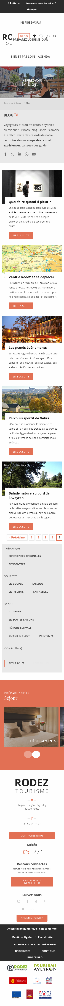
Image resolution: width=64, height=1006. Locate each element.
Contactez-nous (32, 835)
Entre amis (16, 592)
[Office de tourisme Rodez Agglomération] (31, 786)
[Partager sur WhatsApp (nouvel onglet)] (26, 155)
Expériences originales (25, 556)
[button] (48, 37)
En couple (16, 584)
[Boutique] (36, 951)
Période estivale (20, 628)
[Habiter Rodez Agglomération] (8, 944)
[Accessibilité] (35, 36)
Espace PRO (34, 957)
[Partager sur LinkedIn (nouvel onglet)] (19, 155)
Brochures (22, 951)
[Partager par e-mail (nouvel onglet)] (34, 155)
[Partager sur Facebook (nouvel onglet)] (5, 155)
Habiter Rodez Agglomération (35, 944)
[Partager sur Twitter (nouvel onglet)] (12, 155)
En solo (37, 584)
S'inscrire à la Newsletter (32, 882)
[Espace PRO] (22, 957)
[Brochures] (9, 951)
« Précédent (17, 537)
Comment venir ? (32, 918)
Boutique (48, 951)
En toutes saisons (21, 619)
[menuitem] (30, 22)
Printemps (46, 636)
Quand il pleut (19, 636)
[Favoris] (42, 36)
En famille (40, 592)
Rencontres (17, 564)
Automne (15, 611)
